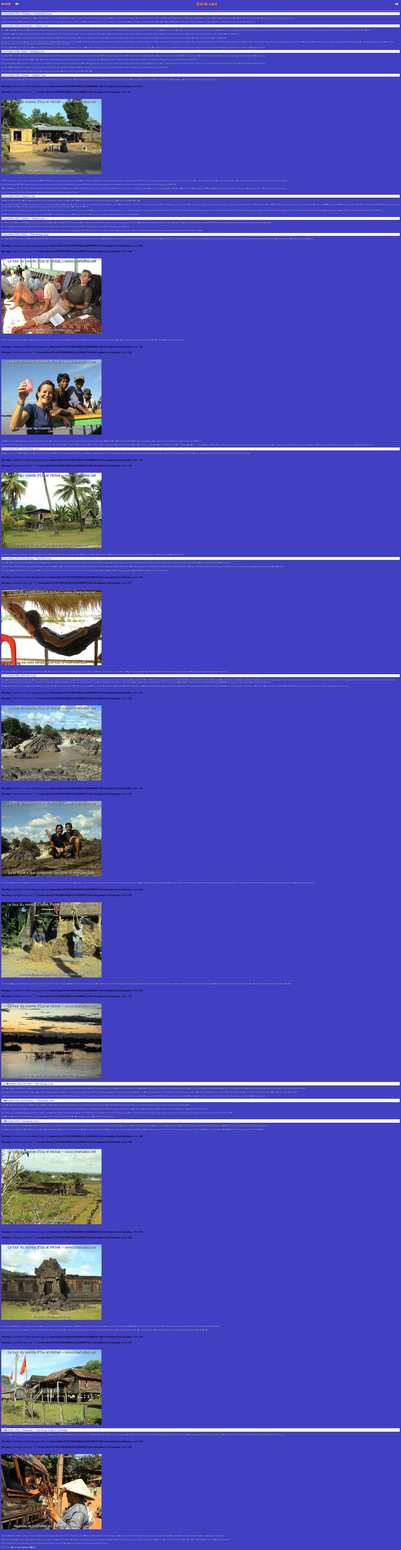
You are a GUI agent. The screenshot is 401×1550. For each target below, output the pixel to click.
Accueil (7, 4)
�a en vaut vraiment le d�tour (23, 1547)
